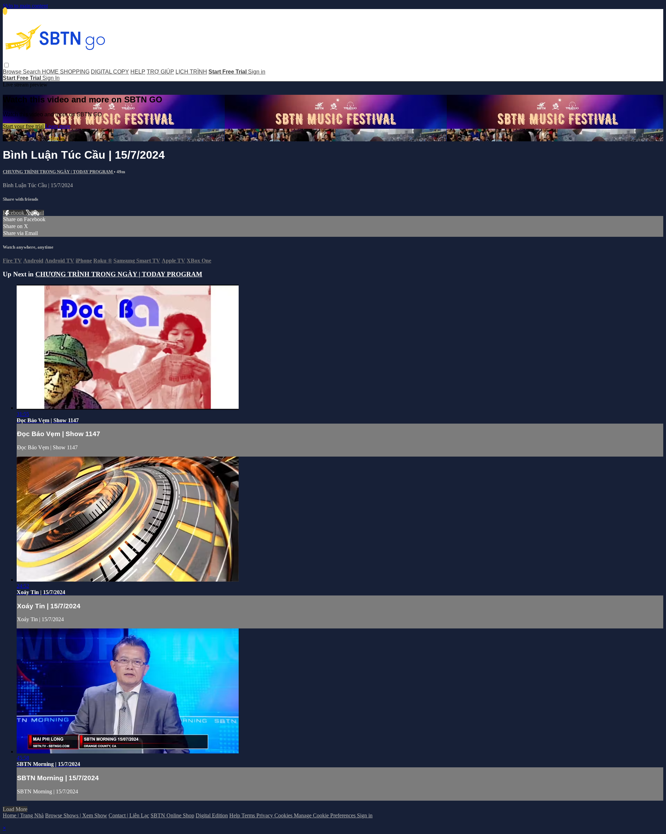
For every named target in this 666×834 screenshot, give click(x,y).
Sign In (51, 78)
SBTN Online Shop (172, 815)
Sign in (256, 72)
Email (37, 213)
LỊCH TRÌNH (191, 72)
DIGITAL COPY (110, 72)
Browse (13, 72)
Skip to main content (25, 6)
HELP (137, 72)
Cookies (284, 815)
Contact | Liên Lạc (129, 815)
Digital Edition (212, 815)
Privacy (265, 815)
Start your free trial (24, 126)
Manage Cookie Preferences (325, 815)
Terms (248, 815)
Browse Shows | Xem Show (76, 815)
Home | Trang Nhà (23, 815)
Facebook (14, 213)
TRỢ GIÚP (160, 72)
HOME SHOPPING (65, 72)
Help (235, 815)
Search (32, 72)
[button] (6, 65)
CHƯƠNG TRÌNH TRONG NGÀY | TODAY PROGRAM (58, 171)
